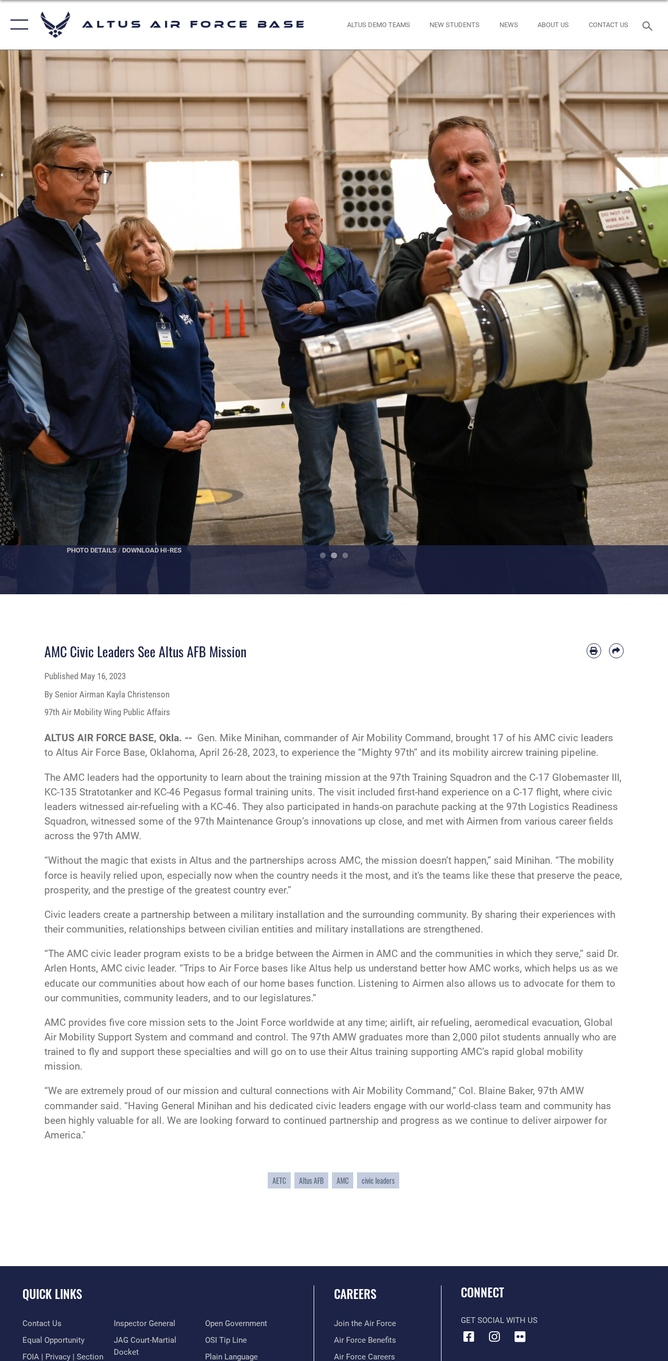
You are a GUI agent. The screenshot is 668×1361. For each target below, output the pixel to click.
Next (634, 322)
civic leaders (378, 1180)
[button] (17, 25)
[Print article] (594, 650)
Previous (33, 322)
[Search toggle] (649, 25)
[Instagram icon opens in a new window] (494, 1336)
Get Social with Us (499, 1320)
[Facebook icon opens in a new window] (468, 1336)
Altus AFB (311, 1180)
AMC (343, 1180)
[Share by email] (616, 650)
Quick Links (52, 1294)
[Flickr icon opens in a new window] (520, 1336)
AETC (279, 1180)
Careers (355, 1294)
